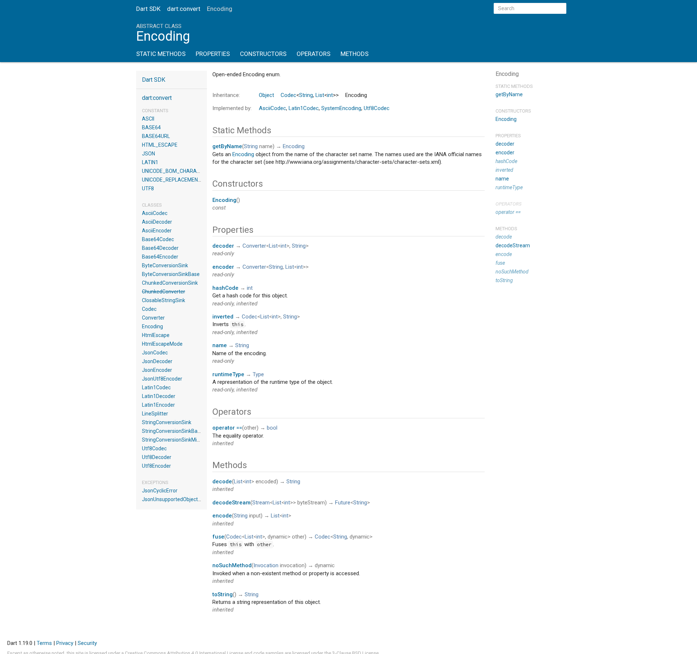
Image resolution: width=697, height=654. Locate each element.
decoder (223, 246)
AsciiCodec (154, 213)
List (319, 95)
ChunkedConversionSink (170, 283)
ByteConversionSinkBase (171, 274)
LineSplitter (155, 414)
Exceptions (155, 482)
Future (342, 502)
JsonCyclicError (160, 490)
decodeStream (231, 502)
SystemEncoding (341, 108)
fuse (218, 536)
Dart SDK (148, 8)
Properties (213, 53)
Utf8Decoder (156, 457)
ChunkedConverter (163, 291)
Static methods (514, 86)
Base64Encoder (160, 257)
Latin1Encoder (158, 405)
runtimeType (228, 374)
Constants (155, 110)
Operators (313, 53)
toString (222, 594)
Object (266, 95)
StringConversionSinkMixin (172, 440)
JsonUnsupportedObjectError (175, 499)
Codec (149, 309)
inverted (222, 316)
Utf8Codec (154, 448)
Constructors (263, 53)
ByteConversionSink (165, 265)
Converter (153, 318)
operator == (227, 428)
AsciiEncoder (157, 230)
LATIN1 (150, 162)
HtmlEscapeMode (162, 344)
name (219, 345)
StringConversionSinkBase (172, 431)
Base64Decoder (160, 248)
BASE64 (151, 127)
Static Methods (161, 53)
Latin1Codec (156, 387)
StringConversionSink (166, 422)
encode (222, 515)
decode (222, 481)
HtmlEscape (156, 335)
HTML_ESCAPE (160, 145)
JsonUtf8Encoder (162, 379)
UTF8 (148, 188)
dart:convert (183, 8)
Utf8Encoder (156, 466)
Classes (152, 205)
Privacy (64, 643)
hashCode (225, 288)
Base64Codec (158, 239)
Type (258, 374)
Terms (44, 643)
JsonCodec (155, 353)
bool (272, 428)
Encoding (152, 326)
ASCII (148, 119)
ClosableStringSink (163, 300)
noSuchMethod (232, 565)
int (330, 95)
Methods (354, 53)
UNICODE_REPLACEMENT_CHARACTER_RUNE (195, 180)
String (306, 95)
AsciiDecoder (157, 222)
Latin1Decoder (158, 396)
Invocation (265, 565)
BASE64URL (156, 136)
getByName (227, 146)
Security (87, 643)
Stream (261, 502)
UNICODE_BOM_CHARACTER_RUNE (183, 171)
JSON (148, 154)
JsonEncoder (157, 370)
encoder (223, 267)
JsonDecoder (157, 361)
